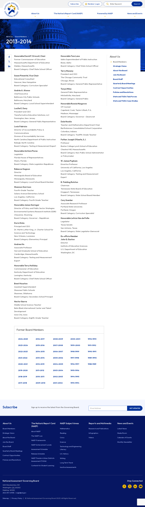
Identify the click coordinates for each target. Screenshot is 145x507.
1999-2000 (75, 345)
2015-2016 (40, 345)
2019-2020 (23, 370)
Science (63, 442)
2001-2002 (58, 383)
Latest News (122, 428)
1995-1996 (74, 370)
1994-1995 (74, 377)
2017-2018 (22, 383)
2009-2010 (40, 383)
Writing (62, 458)
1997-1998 (74, 358)
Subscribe (74, 4)
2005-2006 (58, 358)
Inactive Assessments (68, 467)
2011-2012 (40, 370)
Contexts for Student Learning (42, 465)
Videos (91, 437)
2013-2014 (40, 358)
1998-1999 (74, 351)
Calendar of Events (124, 437)
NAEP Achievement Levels (41, 445)
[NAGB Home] (11, 9)
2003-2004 (58, 370)
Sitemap (6, 498)
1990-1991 (92, 351)
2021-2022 (22, 358)
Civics (62, 437)
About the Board (120, 70)
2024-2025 (23, 339)
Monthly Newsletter (124, 442)
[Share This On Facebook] (9, 57)
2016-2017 (40, 339)
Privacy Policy (17, 498)
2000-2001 (75, 339)
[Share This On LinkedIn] (9, 66)
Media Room (122, 433)
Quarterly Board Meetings (124, 83)
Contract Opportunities (123, 88)
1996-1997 (74, 364)
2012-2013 (40, 364)
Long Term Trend (66, 463)
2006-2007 (58, 351)
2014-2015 (40, 351)
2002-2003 (58, 377)
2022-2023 (23, 351)
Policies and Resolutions (123, 92)
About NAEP (36, 431)
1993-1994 (74, 383)
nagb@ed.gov (21, 493)
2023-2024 (23, 345)
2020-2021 (23, 364)
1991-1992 (92, 345)
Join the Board (119, 75)
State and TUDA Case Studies (125, 101)
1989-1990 (92, 358)
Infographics (93, 433)
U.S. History (64, 454)
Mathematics (65, 428)
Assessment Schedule (39, 449)
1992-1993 (92, 339)
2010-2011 (40, 377)
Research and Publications (99, 428)
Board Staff (118, 79)
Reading (63, 433)
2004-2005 (58, 364)
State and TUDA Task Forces (125, 97)
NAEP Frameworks (38, 440)
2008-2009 (58, 339)
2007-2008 (58, 345)
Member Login (94, 4)
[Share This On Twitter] (9, 61)
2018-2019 (22, 377)
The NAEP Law (36, 436)
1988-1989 (92, 364)
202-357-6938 (8, 493)
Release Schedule (38, 454)
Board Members (120, 62)
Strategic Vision (120, 66)
